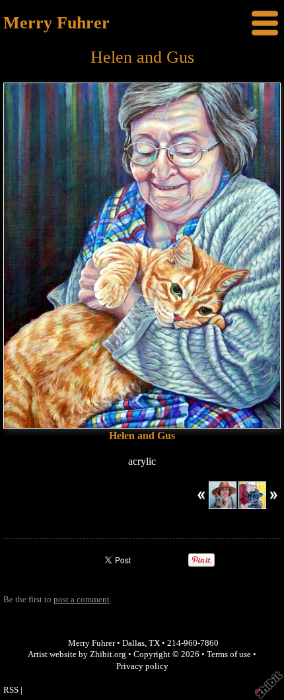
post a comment (81, 599)
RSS (10, 690)
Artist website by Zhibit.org (77, 654)
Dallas (133, 643)
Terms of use (229, 654)
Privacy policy (142, 666)
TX (154, 643)
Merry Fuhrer (56, 22)
